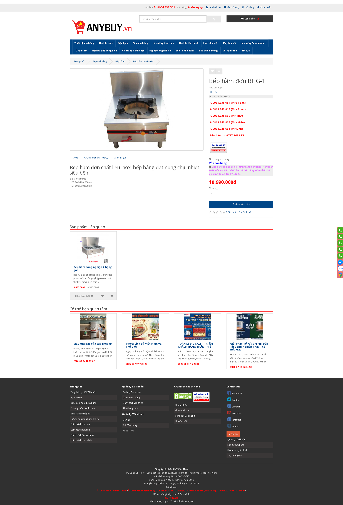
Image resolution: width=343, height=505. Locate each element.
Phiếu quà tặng (182, 410)
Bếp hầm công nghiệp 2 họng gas (92, 268)
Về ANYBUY (76, 397)
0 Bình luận (231, 212)
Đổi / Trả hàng (130, 425)
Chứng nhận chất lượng (96, 157)
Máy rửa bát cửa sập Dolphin (92, 343)
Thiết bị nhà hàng (84, 43)
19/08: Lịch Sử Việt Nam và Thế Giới (143, 345)
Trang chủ (79, 61)
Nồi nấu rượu (229, 50)
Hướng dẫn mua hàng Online (85, 419)
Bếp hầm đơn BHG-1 (143, 61)
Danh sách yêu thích (133, 402)
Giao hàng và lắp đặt (81, 413)
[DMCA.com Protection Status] (183, 395)
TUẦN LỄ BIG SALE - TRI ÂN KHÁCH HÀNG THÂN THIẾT (195, 345)
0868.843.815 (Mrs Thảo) (229, 109)
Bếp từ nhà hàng (185, 50)
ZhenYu (214, 92)
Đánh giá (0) (120, 157)
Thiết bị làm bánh (188, 43)
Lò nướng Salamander (253, 43)
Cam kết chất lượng (80, 429)
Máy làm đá (229, 43)
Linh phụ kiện (210, 43)
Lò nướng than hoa (163, 43)
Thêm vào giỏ (241, 204)
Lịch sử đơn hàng (131, 397)
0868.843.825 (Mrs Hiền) (228, 122)
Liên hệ (126, 419)
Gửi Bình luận (245, 212)
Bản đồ (234, 434)
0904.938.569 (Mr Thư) (227, 115)
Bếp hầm (120, 61)
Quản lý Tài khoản (132, 392)
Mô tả (75, 157)
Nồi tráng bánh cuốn (133, 50)
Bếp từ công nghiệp (160, 50)
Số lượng (213, 188)
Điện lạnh (123, 43)
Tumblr (235, 426)
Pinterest (236, 419)
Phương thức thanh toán (83, 408)
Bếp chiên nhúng (208, 50)
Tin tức (246, 50)
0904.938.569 (166, 7)
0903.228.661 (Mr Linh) (227, 128)
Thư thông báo (130, 408)
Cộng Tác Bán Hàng (185, 415)
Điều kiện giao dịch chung (83, 402)
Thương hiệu (181, 405)
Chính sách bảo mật (81, 424)
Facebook (237, 393)
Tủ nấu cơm (80, 50)
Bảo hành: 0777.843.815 (227, 135)
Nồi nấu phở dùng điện (104, 50)
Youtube (236, 413)
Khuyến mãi (181, 421)
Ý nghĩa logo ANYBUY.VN (83, 392)
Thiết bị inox (106, 43)
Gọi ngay (197, 7)
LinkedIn (236, 406)
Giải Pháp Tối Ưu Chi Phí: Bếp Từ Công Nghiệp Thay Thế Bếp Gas (249, 346)
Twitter (235, 400)
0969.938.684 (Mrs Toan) (229, 102)
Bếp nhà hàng (140, 43)
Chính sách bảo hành (81, 440)
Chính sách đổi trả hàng (82, 435)
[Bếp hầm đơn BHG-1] (137, 109)
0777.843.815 (171, 497)
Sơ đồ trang (128, 430)
